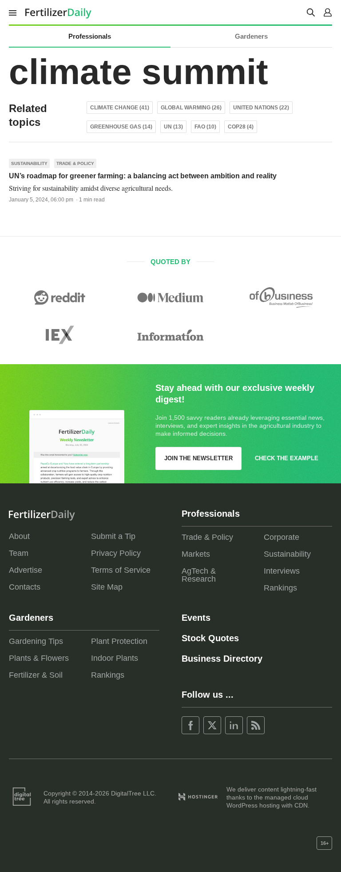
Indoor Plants (114, 658)
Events (196, 618)
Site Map (107, 587)
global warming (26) (191, 107)
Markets (196, 554)
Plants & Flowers (39, 658)
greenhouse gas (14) (121, 127)
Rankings (280, 588)
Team (18, 553)
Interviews (282, 571)
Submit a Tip (113, 536)
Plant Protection (119, 641)
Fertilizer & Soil (36, 675)
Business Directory (222, 658)
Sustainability (29, 163)
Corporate (281, 537)
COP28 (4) (241, 127)
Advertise (25, 570)
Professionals (89, 36)
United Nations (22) (261, 107)
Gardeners (251, 36)
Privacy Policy (116, 553)
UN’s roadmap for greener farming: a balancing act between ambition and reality (143, 176)
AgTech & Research (199, 575)
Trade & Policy (75, 163)
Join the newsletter (198, 458)
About (19, 536)
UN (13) (173, 127)
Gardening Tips (36, 641)
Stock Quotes (210, 638)
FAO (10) (205, 127)
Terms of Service (121, 570)
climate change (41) (119, 107)
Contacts (24, 587)
